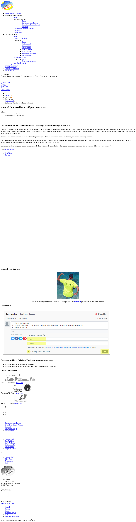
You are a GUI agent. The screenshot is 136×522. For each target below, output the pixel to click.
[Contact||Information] (68, 298)
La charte (8, 427)
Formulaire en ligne (7, 503)
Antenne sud (9, 439)
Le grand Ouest (10, 449)
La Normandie (10, 445)
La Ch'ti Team (10, 443)
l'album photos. (9, 149)
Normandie (9, 461)
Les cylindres (9, 431)
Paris (6, 463)
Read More (19, 383)
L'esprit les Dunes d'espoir (14, 425)
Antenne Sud (9, 457)
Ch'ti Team (8, 459)
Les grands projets (11, 429)
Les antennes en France (13, 423)
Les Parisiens (9, 441)
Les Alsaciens (9, 447)
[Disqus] (68, 184)
